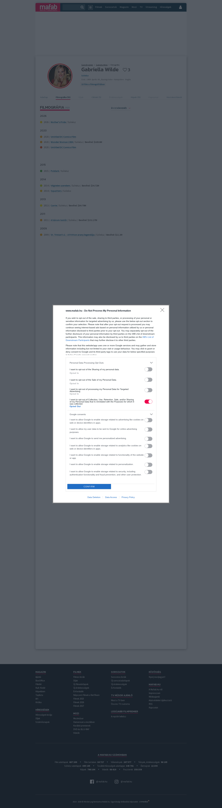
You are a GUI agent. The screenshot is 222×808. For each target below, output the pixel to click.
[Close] (163, 311)
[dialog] (111, 404)
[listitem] (111, 362)
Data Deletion (93, 497)
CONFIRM (89, 486)
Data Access (111, 497)
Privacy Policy (128, 497)
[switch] (148, 369)
